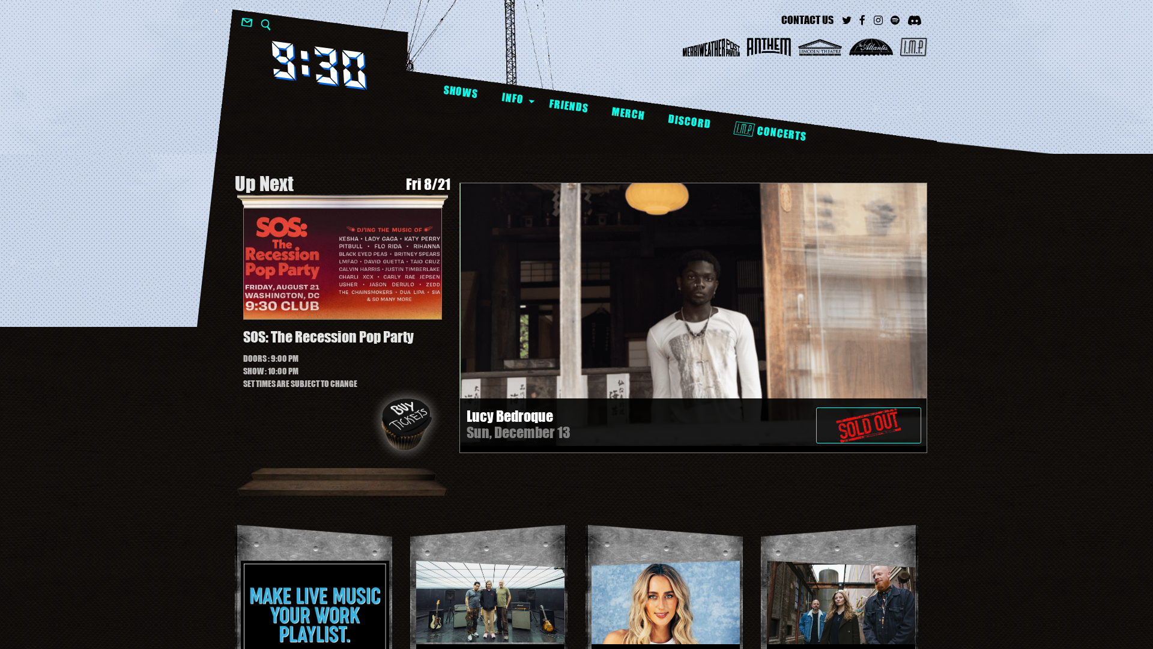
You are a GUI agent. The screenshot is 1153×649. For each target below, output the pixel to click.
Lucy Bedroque (510, 416)
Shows (461, 91)
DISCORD (689, 121)
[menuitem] (460, 92)
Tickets (406, 424)
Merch (628, 113)
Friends (568, 106)
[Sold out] (868, 419)
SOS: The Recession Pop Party (328, 337)
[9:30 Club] (319, 65)
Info (512, 98)
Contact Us (807, 19)
